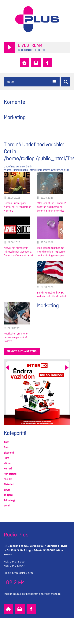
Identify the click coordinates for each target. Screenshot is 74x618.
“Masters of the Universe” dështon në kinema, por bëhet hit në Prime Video (51, 207)
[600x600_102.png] (37, 392)
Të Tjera (8, 495)
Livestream (30, 45)
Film (6, 458)
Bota (6, 447)
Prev (7, 367)
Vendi (7, 505)
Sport (7, 489)
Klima (7, 463)
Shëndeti (9, 484)
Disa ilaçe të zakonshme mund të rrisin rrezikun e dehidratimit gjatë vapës (51, 252)
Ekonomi (9, 452)
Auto (6, 442)
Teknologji (10, 500)
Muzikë (8, 479)
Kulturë (8, 468)
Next (66, 367)
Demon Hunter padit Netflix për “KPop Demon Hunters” (17, 207)
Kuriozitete (10, 473)
